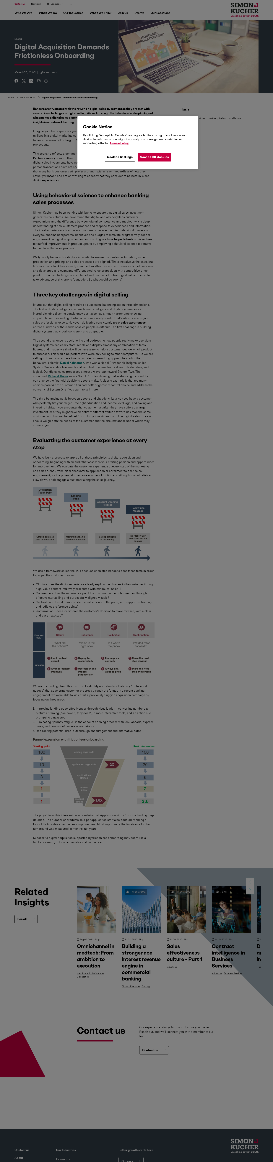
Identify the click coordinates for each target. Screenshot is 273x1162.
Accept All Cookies (154, 157)
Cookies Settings (120, 157)
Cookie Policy (119, 143)
